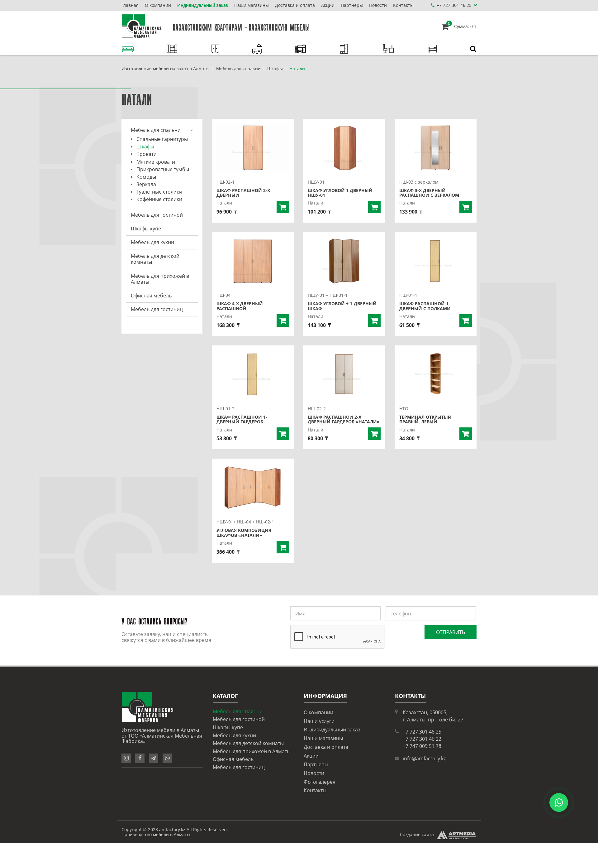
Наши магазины (251, 5)
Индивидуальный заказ (202, 5)
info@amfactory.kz (424, 758)
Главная (130, 5)
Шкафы (275, 68)
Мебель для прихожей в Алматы (160, 278)
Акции (328, 5)
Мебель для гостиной (157, 214)
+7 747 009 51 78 (422, 746)
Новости (378, 5)
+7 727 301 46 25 (422, 731)
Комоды (146, 176)
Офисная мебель (151, 295)
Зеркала (146, 184)
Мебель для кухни (152, 242)
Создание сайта (417, 834)
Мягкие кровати (155, 161)
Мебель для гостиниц (157, 309)
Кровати (146, 154)
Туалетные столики (159, 191)
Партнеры (352, 5)
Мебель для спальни (238, 68)
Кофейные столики (159, 199)
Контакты (403, 5)
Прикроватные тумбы (162, 169)
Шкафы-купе (146, 228)
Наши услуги (319, 721)
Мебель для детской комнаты (155, 259)
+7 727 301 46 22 (422, 738)
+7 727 (454, 5)
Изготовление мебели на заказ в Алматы (165, 68)
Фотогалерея (319, 781)
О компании (158, 5)
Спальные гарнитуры (162, 139)
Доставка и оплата (295, 5)
